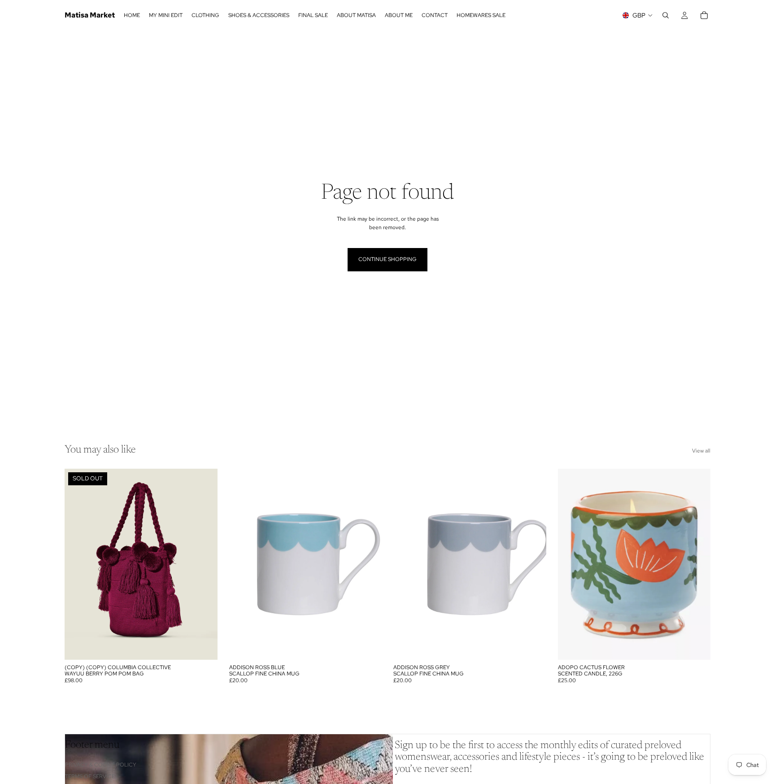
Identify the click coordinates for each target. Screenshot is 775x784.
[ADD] (368, 646)
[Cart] (704, 15)
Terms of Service (90, 776)
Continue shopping (387, 259)
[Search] (665, 15)
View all (701, 450)
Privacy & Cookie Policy (100, 764)
